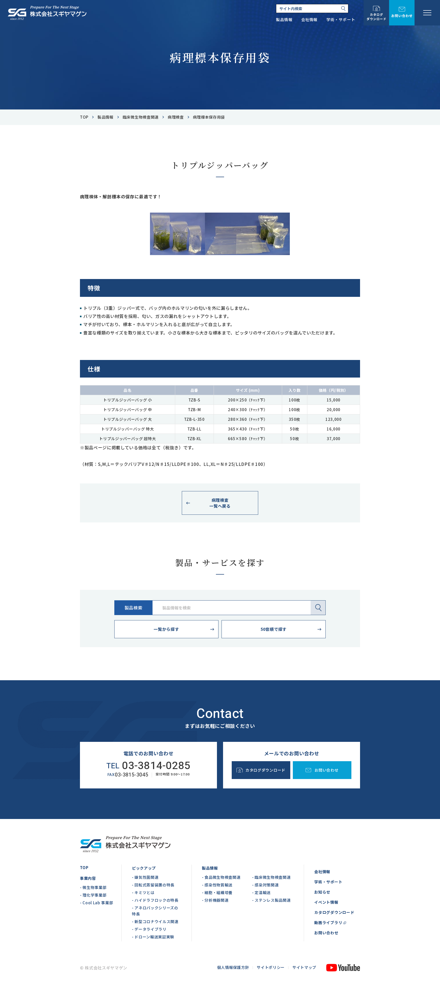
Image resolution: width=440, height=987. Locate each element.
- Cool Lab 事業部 (96, 902)
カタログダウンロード (334, 912)
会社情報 (322, 871)
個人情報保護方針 (233, 967)
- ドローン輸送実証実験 (153, 936)
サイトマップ (304, 967)
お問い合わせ (326, 932)
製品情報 (106, 117)
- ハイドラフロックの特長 (155, 900)
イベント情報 (326, 902)
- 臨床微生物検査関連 (271, 877)
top (84, 117)
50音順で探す (273, 629)
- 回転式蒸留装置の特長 (153, 884)
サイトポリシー (271, 967)
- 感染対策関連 (265, 884)
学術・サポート (328, 881)
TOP (84, 867)
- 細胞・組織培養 (217, 892)
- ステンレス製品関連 (271, 900)
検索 (318, 608)
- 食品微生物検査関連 (221, 877)
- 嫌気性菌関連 (145, 877)
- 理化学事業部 (93, 895)
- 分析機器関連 (215, 900)
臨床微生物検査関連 (141, 117)
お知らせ (322, 892)
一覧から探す (166, 629)
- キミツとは (143, 892)
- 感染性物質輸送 (217, 884)
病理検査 (176, 117)
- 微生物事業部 (93, 887)
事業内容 (88, 878)
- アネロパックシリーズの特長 (155, 910)
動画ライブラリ (328, 922)
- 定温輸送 (261, 892)
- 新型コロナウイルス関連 (155, 921)
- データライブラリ (149, 929)
